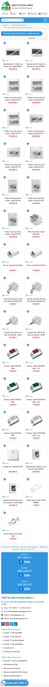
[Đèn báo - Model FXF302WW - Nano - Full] (36, 420)
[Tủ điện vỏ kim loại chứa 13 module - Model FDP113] (36, 118)
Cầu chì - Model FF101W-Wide (13, 265)
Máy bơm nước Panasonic (12, 668)
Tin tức (24, 549)
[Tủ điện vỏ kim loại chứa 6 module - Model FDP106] (36, 152)
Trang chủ (7, 547)
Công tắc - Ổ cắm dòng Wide (12, 633)
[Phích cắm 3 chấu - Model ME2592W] (36, 219)
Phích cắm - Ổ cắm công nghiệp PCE (15, 661)
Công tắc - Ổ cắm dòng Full (12, 637)
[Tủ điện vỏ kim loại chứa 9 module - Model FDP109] (12, 152)
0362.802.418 (24, 584)
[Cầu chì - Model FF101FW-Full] (36, 252)
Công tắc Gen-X (8, 648)
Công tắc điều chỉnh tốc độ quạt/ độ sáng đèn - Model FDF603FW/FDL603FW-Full (36, 334)
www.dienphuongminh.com (19, 619)
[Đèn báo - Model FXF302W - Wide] (12, 420)
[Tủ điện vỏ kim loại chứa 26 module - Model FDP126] (12, 85)
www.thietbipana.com (17, 615)
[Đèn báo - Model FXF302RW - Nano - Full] (36, 353)
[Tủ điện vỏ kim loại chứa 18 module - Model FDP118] (12, 118)
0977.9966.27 (24, 557)
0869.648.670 (24, 571)
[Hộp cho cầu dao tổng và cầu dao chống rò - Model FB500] (12, 487)
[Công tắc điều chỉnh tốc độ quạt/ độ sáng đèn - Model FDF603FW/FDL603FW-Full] (36, 320)
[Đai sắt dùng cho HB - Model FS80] (12, 521)
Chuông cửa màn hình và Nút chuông (15, 672)
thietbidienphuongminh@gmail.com (19, 611)
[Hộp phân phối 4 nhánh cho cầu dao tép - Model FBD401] (36, 454)
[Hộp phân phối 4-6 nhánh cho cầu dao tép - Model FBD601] (36, 51)
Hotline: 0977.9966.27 (16, 683)
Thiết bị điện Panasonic (30, 547)
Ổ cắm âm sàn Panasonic (11, 652)
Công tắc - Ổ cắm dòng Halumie (13, 640)
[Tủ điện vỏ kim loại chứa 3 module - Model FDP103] (36, 185)
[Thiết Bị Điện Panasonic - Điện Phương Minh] (17, 6)
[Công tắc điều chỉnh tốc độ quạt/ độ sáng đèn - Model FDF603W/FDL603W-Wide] (12, 320)
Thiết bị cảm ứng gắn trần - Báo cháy (15, 680)
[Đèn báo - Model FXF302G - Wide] (12, 387)
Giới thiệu (16, 547)
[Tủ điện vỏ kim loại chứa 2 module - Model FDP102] (12, 219)
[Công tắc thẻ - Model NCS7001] (12, 454)
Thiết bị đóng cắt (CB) (10, 665)
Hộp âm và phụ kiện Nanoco (12, 676)
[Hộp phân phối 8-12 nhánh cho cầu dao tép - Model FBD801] (12, 51)
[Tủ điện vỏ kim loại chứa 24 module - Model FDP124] (36, 85)
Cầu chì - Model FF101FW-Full (36, 265)
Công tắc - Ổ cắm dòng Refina (13, 644)
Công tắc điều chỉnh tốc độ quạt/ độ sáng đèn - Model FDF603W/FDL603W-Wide (13, 334)
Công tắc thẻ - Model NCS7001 (13, 467)
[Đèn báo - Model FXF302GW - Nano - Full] (36, 387)
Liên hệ (32, 549)
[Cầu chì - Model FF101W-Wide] (12, 252)
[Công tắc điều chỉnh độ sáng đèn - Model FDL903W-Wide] (12, 286)
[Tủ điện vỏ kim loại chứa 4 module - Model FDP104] (12, 185)
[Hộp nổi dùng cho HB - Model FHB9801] (36, 487)
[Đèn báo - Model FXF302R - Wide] (12, 353)
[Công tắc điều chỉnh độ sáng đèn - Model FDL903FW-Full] (36, 286)
